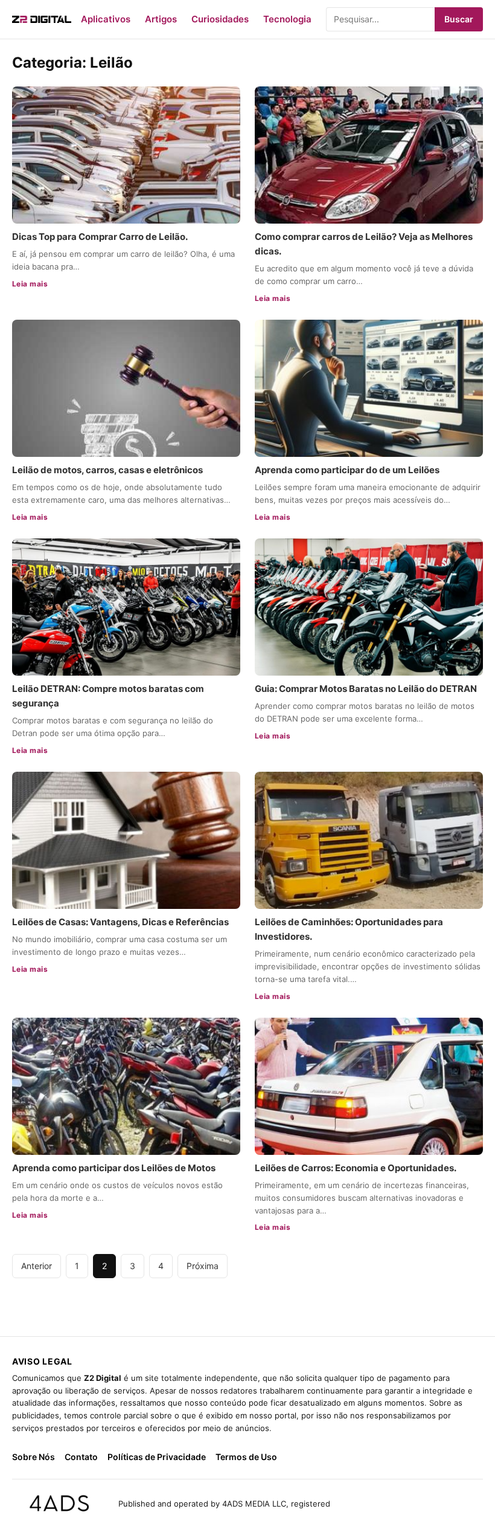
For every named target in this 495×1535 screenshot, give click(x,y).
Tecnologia (287, 19)
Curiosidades (220, 19)
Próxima (203, 1266)
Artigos (161, 19)
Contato (81, 1457)
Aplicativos (105, 19)
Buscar (458, 19)
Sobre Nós (33, 1457)
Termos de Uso (246, 1457)
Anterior (36, 1266)
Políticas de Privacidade (156, 1457)
